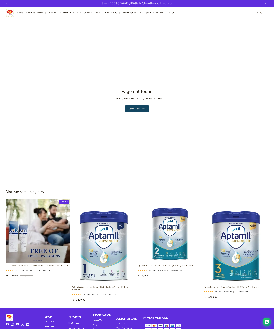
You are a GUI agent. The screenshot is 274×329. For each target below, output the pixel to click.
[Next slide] (265, 3)
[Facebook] (7, 324)
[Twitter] (22, 324)
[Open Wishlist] (261, 13)
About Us (97, 320)
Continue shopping (137, 108)
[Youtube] (17, 324)
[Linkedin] (27, 324)
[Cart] (266, 13)
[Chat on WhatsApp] (267, 322)
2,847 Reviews (27, 270)
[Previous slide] (7, 3)
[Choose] (131, 280)
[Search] (251, 13)
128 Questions (43, 270)
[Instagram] (12, 324)
